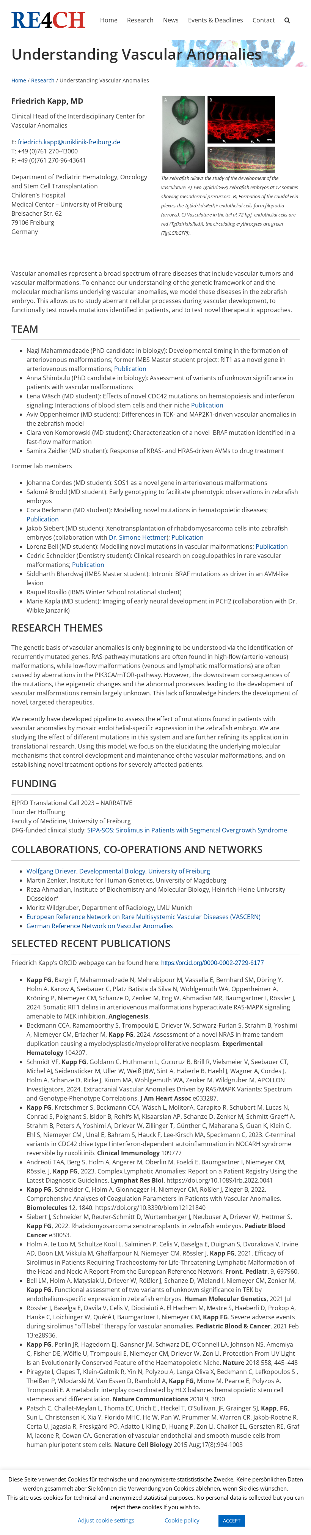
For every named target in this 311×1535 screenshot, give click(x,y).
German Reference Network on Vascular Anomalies (100, 926)
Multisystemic (156, 917)
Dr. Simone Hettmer (137, 537)
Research (43, 80)
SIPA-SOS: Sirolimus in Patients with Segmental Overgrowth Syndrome (187, 830)
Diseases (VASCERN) (231, 917)
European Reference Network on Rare (81, 917)
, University (162, 871)
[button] (287, 20)
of (181, 871)
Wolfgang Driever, (53, 871)
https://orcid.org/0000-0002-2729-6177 (212, 963)
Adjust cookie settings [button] (106, 1520)
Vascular (189, 917)
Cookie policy (182, 1520)
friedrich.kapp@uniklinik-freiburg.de (69, 142)
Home (18, 80)
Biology (134, 871)
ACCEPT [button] (231, 1520)
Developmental (101, 871)
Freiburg (197, 871)
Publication (130, 369)
